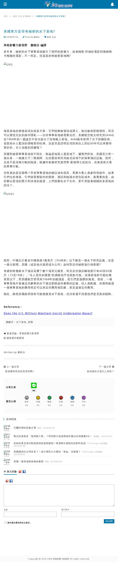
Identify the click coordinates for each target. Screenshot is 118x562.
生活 (20, 16)
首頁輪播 (27, 16)
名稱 (6, 509)
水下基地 (21, 321)
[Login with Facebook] (24, 471)
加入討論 (11, 471)
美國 (30, 321)
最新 (15, 16)
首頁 (6, 16)
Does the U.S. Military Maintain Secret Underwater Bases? (48, 313)
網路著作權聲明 (15, 337)
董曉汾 (37, 37)
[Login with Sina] (20, 471)
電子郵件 (65, 509)
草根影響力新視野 (29, 333)
